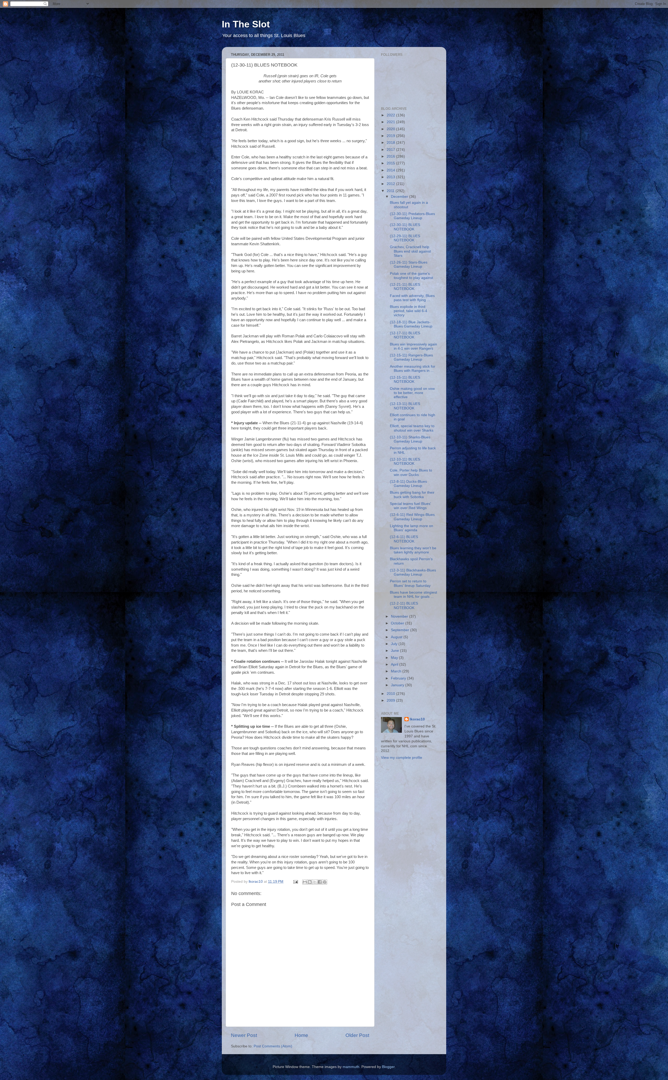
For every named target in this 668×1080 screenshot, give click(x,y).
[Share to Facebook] (319, 882)
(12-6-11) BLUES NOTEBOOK (404, 539)
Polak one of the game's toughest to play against (411, 276)
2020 (391, 129)
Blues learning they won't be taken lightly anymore (413, 550)
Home (301, 1035)
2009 (391, 700)
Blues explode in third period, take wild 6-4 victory (408, 311)
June (395, 651)
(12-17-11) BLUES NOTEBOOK (405, 335)
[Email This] (304, 882)
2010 (391, 694)
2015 (391, 163)
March (396, 671)
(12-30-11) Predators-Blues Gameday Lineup (412, 216)
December (400, 197)
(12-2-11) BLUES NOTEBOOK (404, 605)
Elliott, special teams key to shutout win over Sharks (412, 428)
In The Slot (246, 24)
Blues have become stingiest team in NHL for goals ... (413, 594)
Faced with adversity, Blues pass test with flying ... (412, 298)
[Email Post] (295, 882)
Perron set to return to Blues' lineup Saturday (410, 583)
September (400, 630)
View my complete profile (401, 758)
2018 (391, 143)
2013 (391, 177)
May (395, 658)
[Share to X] (314, 882)
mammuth (351, 1067)
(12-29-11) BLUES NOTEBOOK (405, 238)
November (400, 616)
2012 (391, 184)
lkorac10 (417, 719)
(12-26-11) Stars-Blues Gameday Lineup (408, 264)
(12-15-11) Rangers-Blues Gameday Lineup (411, 357)
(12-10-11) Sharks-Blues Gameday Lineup (410, 439)
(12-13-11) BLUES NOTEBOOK (405, 406)
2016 (391, 156)
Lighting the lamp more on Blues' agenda (411, 528)
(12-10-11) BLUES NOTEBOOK (405, 461)
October (398, 623)
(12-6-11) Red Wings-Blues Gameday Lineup (412, 517)
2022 (391, 115)
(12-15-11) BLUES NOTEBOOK (405, 379)
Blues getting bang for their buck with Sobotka (412, 495)
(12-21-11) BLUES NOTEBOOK (405, 287)
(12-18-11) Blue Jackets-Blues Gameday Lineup (411, 324)
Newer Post (244, 1035)
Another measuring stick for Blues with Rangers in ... (412, 369)
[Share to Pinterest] (324, 882)
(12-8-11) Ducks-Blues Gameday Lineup (408, 484)
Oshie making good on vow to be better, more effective (412, 393)
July (394, 644)
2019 (391, 136)
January (398, 685)
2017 (391, 150)
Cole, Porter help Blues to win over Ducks (411, 472)
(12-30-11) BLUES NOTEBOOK (405, 227)
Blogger (388, 1067)
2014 (391, 170)
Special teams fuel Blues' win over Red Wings (410, 506)
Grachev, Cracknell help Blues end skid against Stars (410, 251)
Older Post (357, 1035)
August (397, 637)
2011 (391, 191)
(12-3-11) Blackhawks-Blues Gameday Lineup (413, 572)
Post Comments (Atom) (273, 1046)
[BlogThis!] (309, 882)
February (399, 678)
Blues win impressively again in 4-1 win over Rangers (413, 346)
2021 (391, 122)
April (395, 664)
